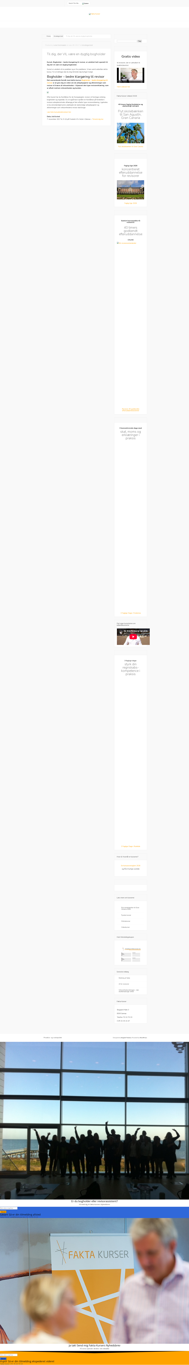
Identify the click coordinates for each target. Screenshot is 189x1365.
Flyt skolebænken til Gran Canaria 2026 (130, 908)
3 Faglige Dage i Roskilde (130, 846)
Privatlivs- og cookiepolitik (53, 1037)
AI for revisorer (124, 984)
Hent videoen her (123, 87)
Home (49, 36)
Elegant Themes (126, 1038)
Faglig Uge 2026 (130, 203)
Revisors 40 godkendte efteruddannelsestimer (130, 410)
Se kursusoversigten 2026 (130, 866)
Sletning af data (124, 978)
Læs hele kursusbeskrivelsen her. (59, 112)
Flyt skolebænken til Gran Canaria (130, 146)
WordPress (143, 1038)
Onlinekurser (125, 921)
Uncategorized (58, 36)
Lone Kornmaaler (59, 45)
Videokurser (125, 927)
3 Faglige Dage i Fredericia (131, 613)
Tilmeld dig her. (98, 119)
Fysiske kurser (126, 915)
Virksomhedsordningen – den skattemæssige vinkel (129, 991)
